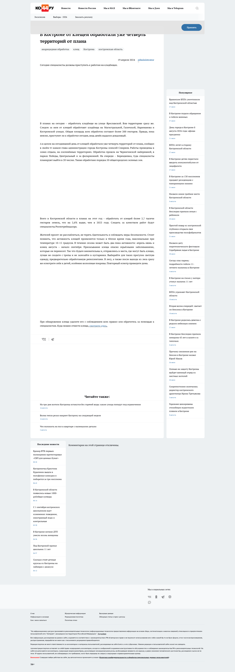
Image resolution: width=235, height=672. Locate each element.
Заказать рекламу (84, 17)
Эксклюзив (39, 17)
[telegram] (53, 339)
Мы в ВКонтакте (132, 8)
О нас (32, 613)
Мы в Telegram (175, 8)
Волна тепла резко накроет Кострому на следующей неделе (70, 417)
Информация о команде (39, 617)
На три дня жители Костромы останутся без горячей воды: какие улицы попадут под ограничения (90, 406)
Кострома (89, 49)
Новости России (87, 8)
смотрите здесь (98, 325)
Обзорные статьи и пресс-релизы (112, 617)
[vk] (44, 339)
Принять (192, 27)
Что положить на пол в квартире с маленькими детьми (68, 428)
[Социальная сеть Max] (149, 602)
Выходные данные (106, 613)
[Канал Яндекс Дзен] (169, 597)
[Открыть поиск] (197, 8)
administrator (146, 59)
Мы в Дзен (154, 8)
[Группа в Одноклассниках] (156, 597)
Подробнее (102, 634)
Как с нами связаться (38, 620)
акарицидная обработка (55, 49)
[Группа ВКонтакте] (149, 597)
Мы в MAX (109, 8)
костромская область (111, 49)
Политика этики (71, 620)
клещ (76, 49)
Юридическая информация (75, 613)
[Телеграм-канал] (163, 597)
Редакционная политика (74, 617)
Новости (66, 8)
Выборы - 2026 (60, 17)
